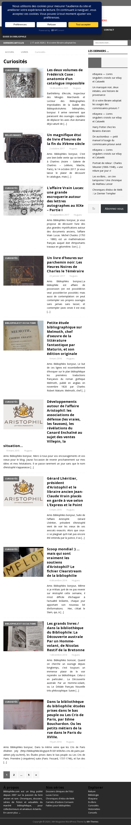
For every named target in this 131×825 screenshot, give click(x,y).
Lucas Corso (52, 794)
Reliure (92, 791)
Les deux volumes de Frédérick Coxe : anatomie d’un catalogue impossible (66, 76)
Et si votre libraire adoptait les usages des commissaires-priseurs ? (106, 104)
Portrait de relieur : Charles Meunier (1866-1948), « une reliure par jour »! (107, 166)
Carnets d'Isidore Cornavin (60, 802)
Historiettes (94, 809)
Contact (109, 29)
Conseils (92, 812)
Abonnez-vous (114, 208)
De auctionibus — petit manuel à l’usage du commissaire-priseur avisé (106, 140)
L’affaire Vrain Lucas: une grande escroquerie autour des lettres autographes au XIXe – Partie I (65, 199)
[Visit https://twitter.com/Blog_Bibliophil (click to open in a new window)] (128, 3)
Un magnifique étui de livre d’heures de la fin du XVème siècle (66, 139)
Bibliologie (93, 794)
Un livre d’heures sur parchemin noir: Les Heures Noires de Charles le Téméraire (65, 264)
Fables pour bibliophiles (58, 805)
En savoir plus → (12, 812)
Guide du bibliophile (14, 36)
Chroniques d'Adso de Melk (60, 798)
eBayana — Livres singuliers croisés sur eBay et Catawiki (107, 77)
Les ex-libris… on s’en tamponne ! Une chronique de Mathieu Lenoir (107, 180)
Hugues (77, 88)
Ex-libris (92, 802)
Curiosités (93, 805)
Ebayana (92, 798)
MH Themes (92, 821)
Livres (24, 52)
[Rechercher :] (110, 42)
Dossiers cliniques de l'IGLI (59, 791)
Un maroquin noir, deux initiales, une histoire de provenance (105, 91)
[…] (65, 123)
